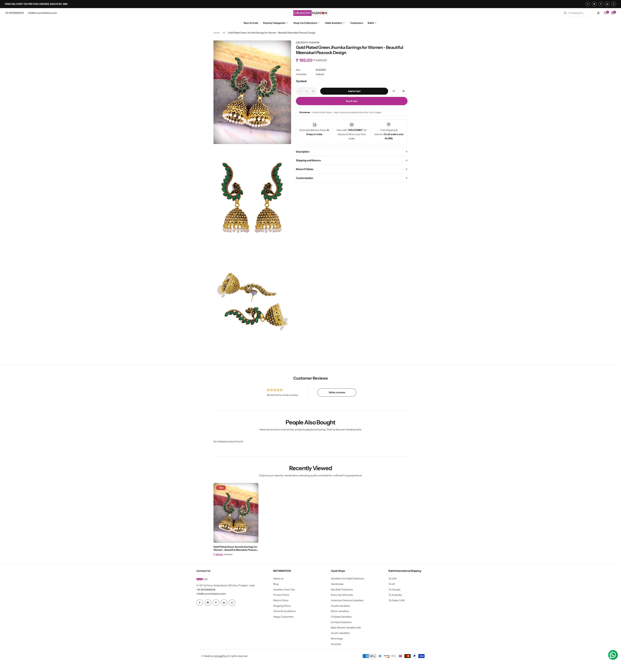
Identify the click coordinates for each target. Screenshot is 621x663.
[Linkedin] (607, 4)
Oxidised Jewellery (341, 616)
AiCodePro (220, 655)
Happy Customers (283, 616)
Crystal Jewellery (340, 605)
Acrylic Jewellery (340, 633)
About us (278, 578)
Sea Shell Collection (342, 589)
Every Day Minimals (342, 594)
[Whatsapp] (613, 4)
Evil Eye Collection (341, 622)
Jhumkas (336, 644)
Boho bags (337, 638)
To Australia (395, 594)
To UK (391, 584)
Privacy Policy (281, 594)
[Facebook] (587, 4)
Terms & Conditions (284, 611)
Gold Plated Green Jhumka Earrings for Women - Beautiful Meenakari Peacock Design (235, 548)
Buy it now (351, 100)
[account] (598, 13)
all (224, 32)
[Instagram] (594, 4)
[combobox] (577, 13)
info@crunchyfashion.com (211, 593)
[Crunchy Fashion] (310, 13)
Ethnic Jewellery (340, 611)
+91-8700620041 (205, 589)
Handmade (337, 584)
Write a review (337, 392)
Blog (275, 584)
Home (216, 32)
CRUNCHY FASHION (307, 42)
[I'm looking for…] (565, 13)
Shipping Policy (282, 605)
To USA (392, 578)
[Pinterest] (600, 4)
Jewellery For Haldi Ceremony (347, 578)
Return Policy (281, 600)
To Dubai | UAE (396, 600)
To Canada (394, 589)
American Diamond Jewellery (347, 600)
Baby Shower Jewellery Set (346, 627)
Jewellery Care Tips (284, 589)
